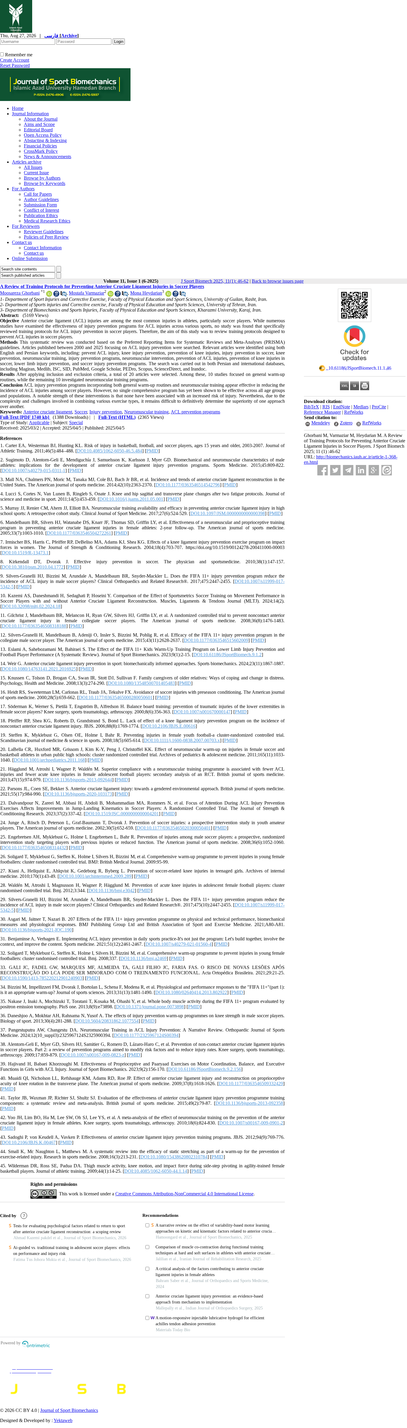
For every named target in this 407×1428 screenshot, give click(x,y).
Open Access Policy (43, 135)
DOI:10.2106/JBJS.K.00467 (29, 1142)
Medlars (361, 406)
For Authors (23, 188)
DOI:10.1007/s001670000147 (202, 711)
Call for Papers (38, 194)
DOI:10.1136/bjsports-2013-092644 (78, 779)
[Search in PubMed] (63, 295)
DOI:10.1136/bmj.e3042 (111, 890)
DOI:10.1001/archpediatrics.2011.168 (49, 760)
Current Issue (36, 172)
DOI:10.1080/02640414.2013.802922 (191, 992)
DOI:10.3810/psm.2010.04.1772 (32, 567)
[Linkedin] (361, 470)
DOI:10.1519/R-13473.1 (25, 552)
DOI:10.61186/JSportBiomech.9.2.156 (204, 1069)
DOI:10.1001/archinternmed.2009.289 (95, 876)
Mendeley (320, 422)
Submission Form (40, 204)
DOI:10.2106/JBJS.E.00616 (168, 726)
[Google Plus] (374, 470)
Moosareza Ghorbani (20, 292)
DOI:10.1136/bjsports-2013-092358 (249, 1103)
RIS (326, 406)
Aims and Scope (39, 124)
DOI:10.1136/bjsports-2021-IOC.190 (37, 929)
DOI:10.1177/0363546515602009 (216, 640)
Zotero (346, 422)
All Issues (33, 167)
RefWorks (353, 412)
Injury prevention (105, 411)
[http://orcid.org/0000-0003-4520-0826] (49, 295)
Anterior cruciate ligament (47, 411)
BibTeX (311, 406)
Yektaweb (63, 1420)
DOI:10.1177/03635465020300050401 (174, 827)
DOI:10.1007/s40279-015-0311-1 (33, 470)
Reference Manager (322, 412)
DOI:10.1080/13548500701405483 (141, 683)
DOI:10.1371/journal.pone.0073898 (150, 1006)
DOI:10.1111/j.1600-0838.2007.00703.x (182, 740)
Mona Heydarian (146, 292)
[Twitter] (335, 470)
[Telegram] (348, 470)
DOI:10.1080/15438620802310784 (173, 1156)
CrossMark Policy (41, 151)
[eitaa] (386, 470)
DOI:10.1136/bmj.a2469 (143, 958)
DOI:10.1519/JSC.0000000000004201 (122, 813)
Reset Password (15, 65)
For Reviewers (26, 226)
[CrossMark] (354, 363)
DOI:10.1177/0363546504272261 (79, 533)
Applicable (39, 422)
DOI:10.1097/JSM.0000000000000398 (227, 513)
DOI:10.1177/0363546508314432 (34, 847)
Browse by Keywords (44, 183)
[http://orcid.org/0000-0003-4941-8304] (111, 295)
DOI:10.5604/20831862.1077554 (107, 1020)
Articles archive (26, 161)
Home (18, 108)
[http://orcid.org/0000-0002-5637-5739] (168, 295)
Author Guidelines (41, 199)
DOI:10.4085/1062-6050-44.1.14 (155, 1171)
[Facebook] (322, 470)
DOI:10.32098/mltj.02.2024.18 (31, 606)
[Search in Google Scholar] (56, 295)
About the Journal (41, 119)
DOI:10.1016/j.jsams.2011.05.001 (131, 499)
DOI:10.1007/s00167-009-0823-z (92, 1054)
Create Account (14, 60)
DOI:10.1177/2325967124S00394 (146, 1035)
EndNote (341, 406)
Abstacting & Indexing (45, 140)
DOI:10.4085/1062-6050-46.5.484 (109, 450)
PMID (152, 450)
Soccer (80, 411)
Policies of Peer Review (46, 236)
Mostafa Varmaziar (86, 292)
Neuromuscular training (146, 411)
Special (76, 422)
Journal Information (30, 113)
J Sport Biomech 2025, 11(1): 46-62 (214, 281)
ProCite (379, 406)
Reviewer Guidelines (43, 231)
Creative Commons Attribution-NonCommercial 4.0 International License (184, 1193)
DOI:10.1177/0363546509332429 (251, 1083)
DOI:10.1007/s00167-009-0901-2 (251, 1122)
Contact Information (43, 247)
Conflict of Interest (41, 210)
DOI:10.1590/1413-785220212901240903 (42, 978)
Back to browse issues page (278, 281)
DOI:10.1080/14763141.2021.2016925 (39, 668)
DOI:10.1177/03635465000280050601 (116, 697)
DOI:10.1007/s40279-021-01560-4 (178, 944)
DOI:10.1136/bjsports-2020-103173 (78, 794)
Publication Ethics (41, 215)
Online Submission (30, 258)
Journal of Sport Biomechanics (69, 1410)
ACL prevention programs (195, 411)
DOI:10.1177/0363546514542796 (188, 484)
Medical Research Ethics (47, 220)
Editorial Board (38, 129)
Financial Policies (40, 145)
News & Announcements (47, 156)
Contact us (22, 242)
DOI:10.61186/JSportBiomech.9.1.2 (227, 654)
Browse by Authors (42, 178)
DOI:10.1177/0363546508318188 (34, 626)
